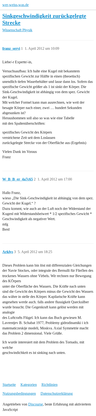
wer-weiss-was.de (15, 5)
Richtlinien (49, 385)
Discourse (35, 404)
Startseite (9, 385)
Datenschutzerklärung (57, 393)
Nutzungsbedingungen (19, 393)
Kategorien (29, 385)
